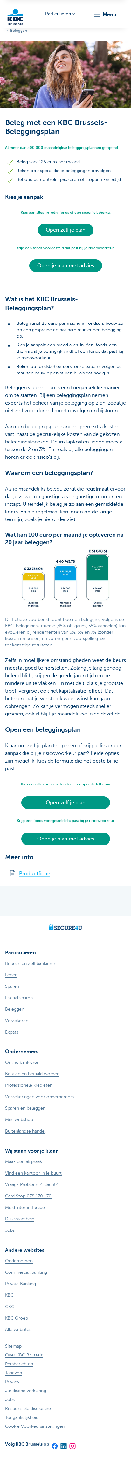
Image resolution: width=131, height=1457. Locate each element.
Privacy (12, 1381)
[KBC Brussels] (15, 14)
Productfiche (34, 873)
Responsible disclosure (28, 1408)
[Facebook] (54, 1444)
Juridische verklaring (25, 1390)
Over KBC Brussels (24, 1355)
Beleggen (18, 30)
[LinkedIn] (63, 1444)
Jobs (10, 1399)
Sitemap (13, 1346)
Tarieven (13, 1372)
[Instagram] (72, 1444)
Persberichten (19, 1364)
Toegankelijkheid (21, 1417)
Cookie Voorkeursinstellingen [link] (35, 1426)
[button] (104, 14)
